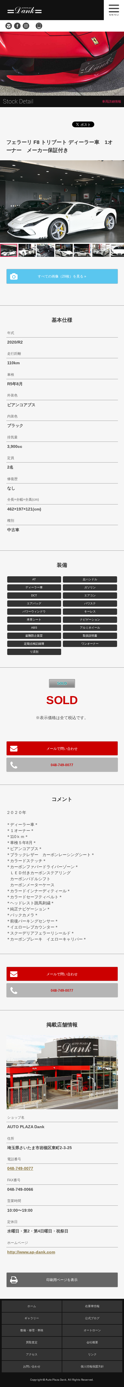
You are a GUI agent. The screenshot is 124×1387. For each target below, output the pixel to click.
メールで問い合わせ (62, 749)
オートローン (92, 1330)
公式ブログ (92, 1318)
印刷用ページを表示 (62, 1280)
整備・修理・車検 (31, 1330)
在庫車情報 (92, 1306)
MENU (114, 10)
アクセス (31, 1354)
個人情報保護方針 (92, 1366)
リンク (92, 1354)
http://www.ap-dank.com (31, 1252)
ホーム (31, 1306)
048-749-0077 (39, 26)
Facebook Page (17, 26)
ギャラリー (32, 1318)
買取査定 (31, 1342)
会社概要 (92, 1342)
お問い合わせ (8, 26)
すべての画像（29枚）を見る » (62, 276)
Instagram (26, 26)
